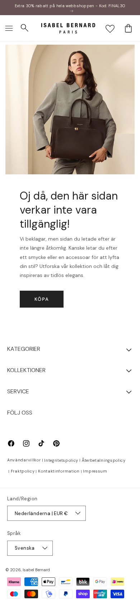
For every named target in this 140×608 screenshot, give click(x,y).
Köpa (41, 299)
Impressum (95, 471)
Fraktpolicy (23, 471)
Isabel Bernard (36, 569)
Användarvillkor (24, 459)
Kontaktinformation (59, 471)
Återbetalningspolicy (104, 460)
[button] (9, 28)
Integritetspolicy (61, 460)
